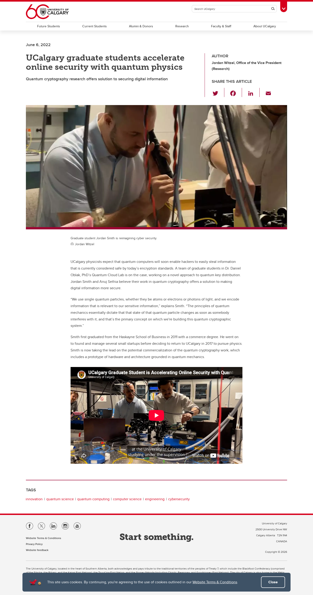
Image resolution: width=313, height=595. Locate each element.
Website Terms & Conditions (214, 582)
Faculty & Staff (221, 26)
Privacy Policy (34, 544)
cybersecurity (179, 499)
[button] (218, 92)
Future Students (48, 26)
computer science (127, 499)
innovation (34, 499)
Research (182, 26)
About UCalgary (264, 26)
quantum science (60, 499)
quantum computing (93, 499)
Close (273, 582)
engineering (155, 499)
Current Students (94, 26)
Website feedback (37, 550)
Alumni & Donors (141, 26)
